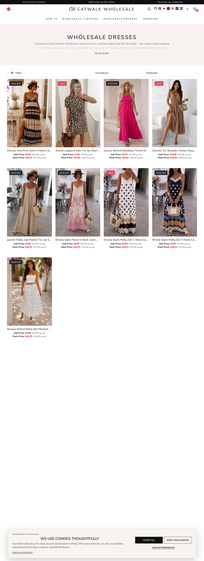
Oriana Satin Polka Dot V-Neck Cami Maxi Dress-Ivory (126, 239)
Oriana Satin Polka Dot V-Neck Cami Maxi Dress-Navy (174, 239)
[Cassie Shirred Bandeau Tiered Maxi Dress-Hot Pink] (126, 113)
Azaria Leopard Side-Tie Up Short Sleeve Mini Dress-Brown (77, 150)
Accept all (149, 540)
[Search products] (149, 9)
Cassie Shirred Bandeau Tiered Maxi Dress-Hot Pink (126, 150)
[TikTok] (177, 8)
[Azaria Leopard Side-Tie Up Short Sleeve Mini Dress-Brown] (77, 113)
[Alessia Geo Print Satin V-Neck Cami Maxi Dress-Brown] (29, 113)
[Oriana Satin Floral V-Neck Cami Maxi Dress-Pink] (77, 202)
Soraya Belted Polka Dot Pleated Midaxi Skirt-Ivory (29, 329)
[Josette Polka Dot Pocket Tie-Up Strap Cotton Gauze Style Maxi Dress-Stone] (29, 202)
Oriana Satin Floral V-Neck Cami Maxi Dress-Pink (77, 239)
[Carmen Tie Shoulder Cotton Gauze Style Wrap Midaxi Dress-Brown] (174, 113)
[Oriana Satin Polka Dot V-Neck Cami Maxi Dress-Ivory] (126, 202)
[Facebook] (159, 8)
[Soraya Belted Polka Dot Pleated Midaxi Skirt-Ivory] (29, 291)
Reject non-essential (178, 540)
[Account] (187, 9)
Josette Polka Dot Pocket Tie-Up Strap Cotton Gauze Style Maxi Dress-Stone (29, 239)
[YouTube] (164, 8)
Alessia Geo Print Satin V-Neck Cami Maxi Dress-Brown (29, 150)
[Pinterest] (172, 8)
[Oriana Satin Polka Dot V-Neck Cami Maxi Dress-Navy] (174, 202)
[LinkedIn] (181, 8)
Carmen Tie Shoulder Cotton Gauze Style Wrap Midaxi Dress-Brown (174, 150)
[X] (168, 8)
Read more (102, 53)
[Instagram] (155, 8)
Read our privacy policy (22, 552)
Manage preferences (163, 547)
